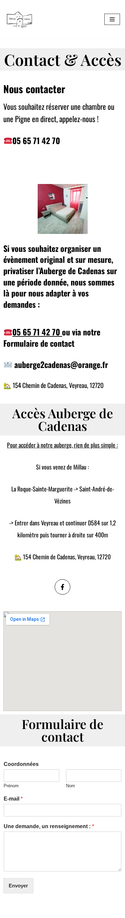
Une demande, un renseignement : (49, 826)
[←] (19, 19)
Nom (70, 785)
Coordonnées (21, 764)
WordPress (62, 911)
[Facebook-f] (62, 587)
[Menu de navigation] (112, 19)
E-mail (13, 799)
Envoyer (18, 885)
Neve (11, 911)
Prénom (11, 785)
